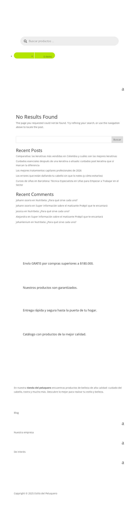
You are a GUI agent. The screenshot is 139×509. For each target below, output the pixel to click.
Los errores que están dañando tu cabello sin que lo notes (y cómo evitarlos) (59, 175)
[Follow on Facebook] (16, 401)
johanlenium (23, 222)
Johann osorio (24, 200)
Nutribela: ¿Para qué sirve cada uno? (56, 200)
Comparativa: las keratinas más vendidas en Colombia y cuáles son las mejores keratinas (66, 156)
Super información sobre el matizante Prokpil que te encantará (71, 205)
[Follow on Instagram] (23, 401)
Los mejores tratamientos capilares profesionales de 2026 (49, 170)
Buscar (117, 139)
